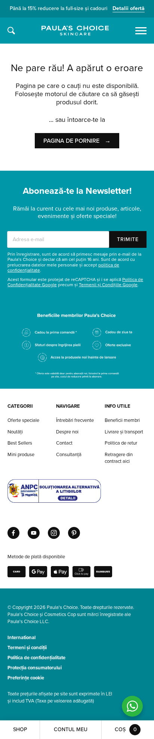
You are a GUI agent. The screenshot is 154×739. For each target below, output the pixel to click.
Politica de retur (121, 443)
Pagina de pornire (77, 141)
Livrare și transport (124, 432)
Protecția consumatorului (34, 668)
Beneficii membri (122, 420)
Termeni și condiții (27, 648)
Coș (126, 729)
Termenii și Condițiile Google (108, 284)
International (21, 638)
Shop (20, 729)
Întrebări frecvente (75, 420)
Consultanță (68, 455)
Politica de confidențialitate (36, 658)
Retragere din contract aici (119, 458)
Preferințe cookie (25, 678)
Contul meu (70, 729)
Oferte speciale (23, 420)
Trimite (128, 239)
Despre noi (67, 432)
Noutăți (15, 432)
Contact (64, 443)
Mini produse (20, 455)
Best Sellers (19, 443)
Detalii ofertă (129, 8)
